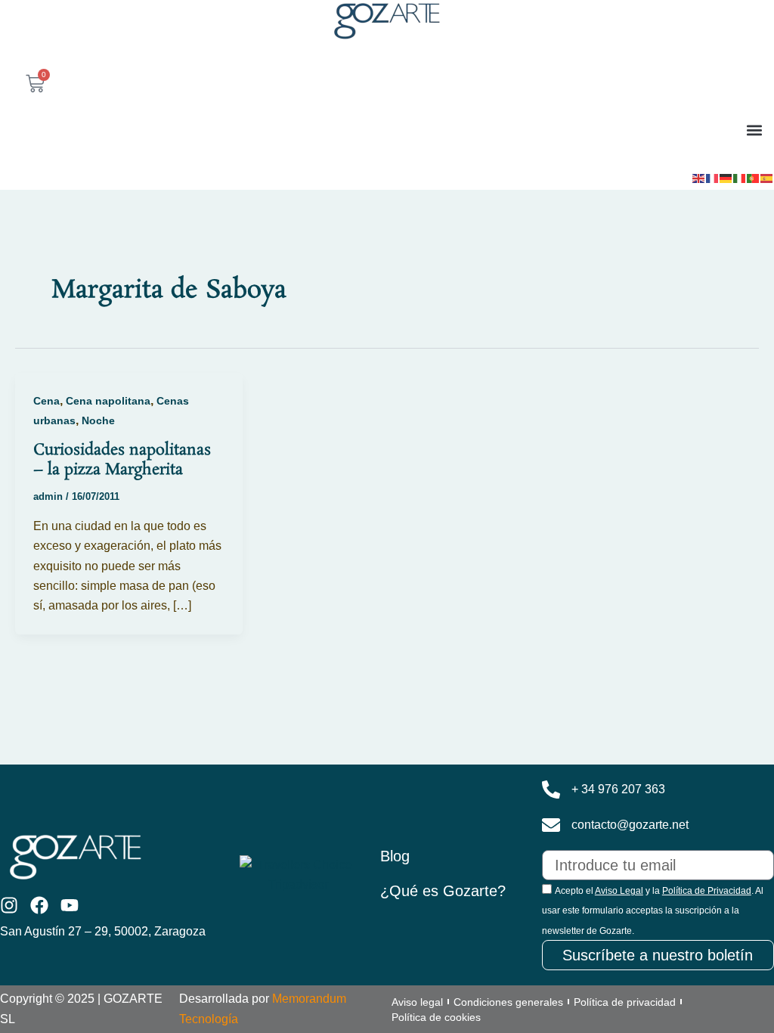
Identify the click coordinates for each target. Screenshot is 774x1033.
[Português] (753, 177)
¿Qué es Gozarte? (443, 891)
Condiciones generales (508, 1002)
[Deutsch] (726, 177)
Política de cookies (436, 1017)
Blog (395, 856)
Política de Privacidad (706, 891)
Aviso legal (417, 1002)
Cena (46, 401)
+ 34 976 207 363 (618, 789)
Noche (98, 420)
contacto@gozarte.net (630, 824)
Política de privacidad (625, 1002)
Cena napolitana (108, 401)
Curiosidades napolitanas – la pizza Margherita (122, 459)
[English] (699, 177)
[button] (753, 129)
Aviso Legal (619, 891)
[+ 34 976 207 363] (551, 789)
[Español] (767, 177)
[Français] (713, 177)
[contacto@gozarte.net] (551, 825)
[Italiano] (740, 177)
